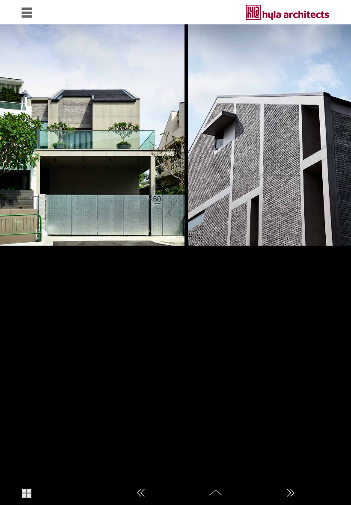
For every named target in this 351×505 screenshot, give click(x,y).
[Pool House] (141, 493)
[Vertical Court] (290, 493)
